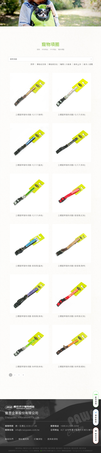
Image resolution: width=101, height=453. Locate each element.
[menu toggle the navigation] (94, 4)
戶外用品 (53, 49)
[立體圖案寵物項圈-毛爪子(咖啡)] (29, 92)
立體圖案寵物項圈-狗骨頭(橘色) (71, 366)
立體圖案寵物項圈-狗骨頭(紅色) (71, 316)
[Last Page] (23, 375)
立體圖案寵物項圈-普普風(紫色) (29, 316)
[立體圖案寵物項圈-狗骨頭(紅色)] (71, 293)
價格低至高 (41, 64)
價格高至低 (53, 64)
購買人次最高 (65, 64)
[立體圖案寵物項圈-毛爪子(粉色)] (71, 92)
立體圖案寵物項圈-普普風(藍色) (29, 265)
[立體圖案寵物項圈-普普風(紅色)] (71, 193)
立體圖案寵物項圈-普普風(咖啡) (71, 265)
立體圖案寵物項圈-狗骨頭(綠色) (29, 366)
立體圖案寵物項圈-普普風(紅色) (71, 215)
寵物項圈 (61, 49)
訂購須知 (38, 439)
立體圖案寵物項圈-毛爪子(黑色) (71, 165)
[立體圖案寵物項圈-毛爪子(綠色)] (29, 193)
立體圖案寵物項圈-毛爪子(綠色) (29, 215)
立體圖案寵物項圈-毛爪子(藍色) (29, 165)
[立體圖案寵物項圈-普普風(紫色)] (29, 293)
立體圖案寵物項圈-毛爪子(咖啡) (29, 114)
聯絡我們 (9, 439)
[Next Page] (19, 375)
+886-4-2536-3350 (70, 425)
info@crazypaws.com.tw (27, 429)
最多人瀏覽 (88, 64)
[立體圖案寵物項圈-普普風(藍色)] (29, 243)
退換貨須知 (52, 439)
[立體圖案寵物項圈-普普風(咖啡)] (71, 243)
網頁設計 (89, 451)
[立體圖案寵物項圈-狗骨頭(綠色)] (29, 344)
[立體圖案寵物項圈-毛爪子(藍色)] (29, 142)
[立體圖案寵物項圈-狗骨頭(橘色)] (71, 344)
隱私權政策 (23, 439)
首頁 (38, 49)
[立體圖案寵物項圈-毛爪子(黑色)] (71, 142)
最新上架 (77, 64)
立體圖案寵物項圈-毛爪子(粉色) (71, 114)
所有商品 (45, 49)
